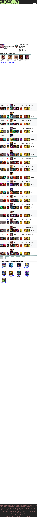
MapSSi (27, 275)
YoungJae (19, 268)
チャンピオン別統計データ (8, 62)
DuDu (3, 268)
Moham (3, 282)
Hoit (19, 275)
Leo (4, 275)
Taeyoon (11, 275)
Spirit (11, 268)
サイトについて (18, 514)
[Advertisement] (18, 24)
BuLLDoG (26, 268)
